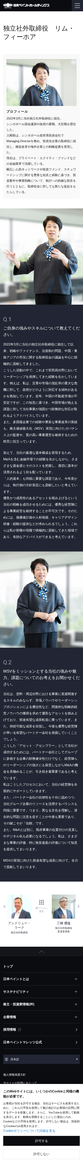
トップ (8, 966)
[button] (41, 951)
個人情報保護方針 (14, 1074)
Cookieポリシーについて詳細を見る (29, 1130)
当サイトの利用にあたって (20, 1083)
